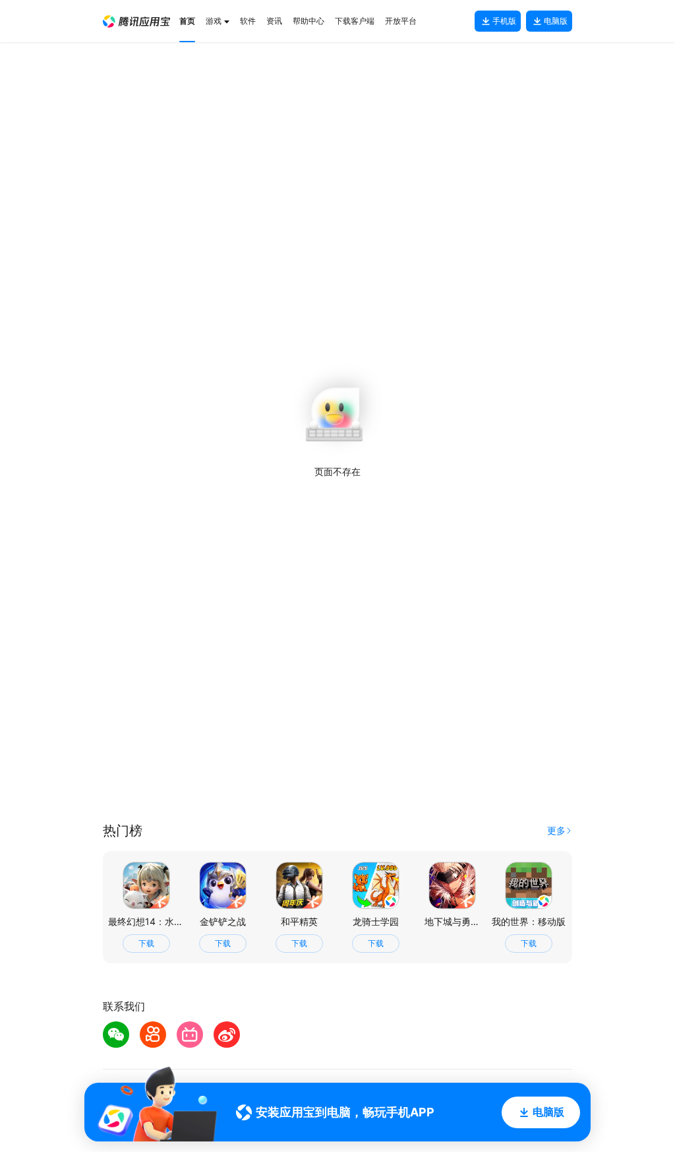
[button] (136, 21)
